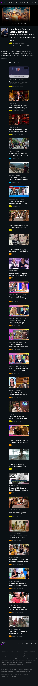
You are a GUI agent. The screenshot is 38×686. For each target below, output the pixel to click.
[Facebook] (18, 644)
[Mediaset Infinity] (3, 2)
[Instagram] (31, 644)
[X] (36, 644)
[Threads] (27, 644)
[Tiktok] (22, 644)
